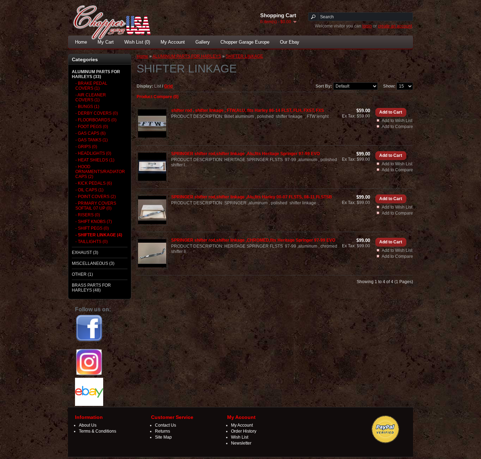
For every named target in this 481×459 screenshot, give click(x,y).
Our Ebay (289, 42)
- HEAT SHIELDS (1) (94, 160)
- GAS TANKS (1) (91, 140)
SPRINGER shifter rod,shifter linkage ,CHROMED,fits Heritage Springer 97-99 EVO (253, 240)
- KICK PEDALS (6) (93, 183)
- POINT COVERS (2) (95, 196)
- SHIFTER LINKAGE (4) (98, 234)
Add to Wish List (397, 120)
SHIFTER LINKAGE (244, 56)
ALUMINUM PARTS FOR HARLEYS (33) (96, 74)
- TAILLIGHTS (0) (91, 241)
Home (81, 42)
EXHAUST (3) (85, 252)
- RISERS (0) (87, 214)
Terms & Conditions (97, 431)
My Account (173, 42)
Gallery (202, 42)
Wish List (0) (137, 42)
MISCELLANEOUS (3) (93, 263)
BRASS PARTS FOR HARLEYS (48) (91, 288)
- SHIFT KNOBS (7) (93, 221)
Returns (162, 431)
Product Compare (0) (158, 96)
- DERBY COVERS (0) (96, 113)
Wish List (239, 437)
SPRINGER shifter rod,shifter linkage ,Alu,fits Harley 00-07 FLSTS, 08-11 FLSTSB (251, 197)
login (367, 26)
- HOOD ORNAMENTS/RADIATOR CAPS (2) (99, 171)
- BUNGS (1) (87, 106)
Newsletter (241, 443)
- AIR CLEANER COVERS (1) (90, 97)
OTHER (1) (82, 274)
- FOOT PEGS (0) (91, 126)
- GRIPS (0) (86, 146)
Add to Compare (397, 126)
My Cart (106, 42)
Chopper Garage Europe (244, 42)
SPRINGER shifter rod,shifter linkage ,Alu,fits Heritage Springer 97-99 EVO (245, 153)
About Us (87, 425)
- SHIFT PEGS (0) (92, 228)
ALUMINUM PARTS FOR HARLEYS (186, 56)
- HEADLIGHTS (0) (93, 153)
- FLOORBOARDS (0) (96, 119)
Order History (243, 431)
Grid (168, 86)
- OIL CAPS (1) (89, 189)
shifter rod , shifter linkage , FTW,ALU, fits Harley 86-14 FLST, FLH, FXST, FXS (247, 110)
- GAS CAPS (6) (90, 133)
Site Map (163, 437)
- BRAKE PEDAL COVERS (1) (91, 86)
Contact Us (165, 425)
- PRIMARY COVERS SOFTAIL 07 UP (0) (95, 206)
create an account (395, 26)
